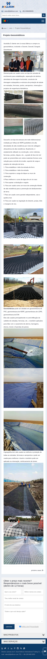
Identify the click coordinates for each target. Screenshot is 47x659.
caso (10, 28)
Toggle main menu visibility (42, 20)
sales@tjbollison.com (11, 11)
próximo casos (36, 570)
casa (3, 28)
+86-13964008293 (27, 11)
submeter (9, 627)
